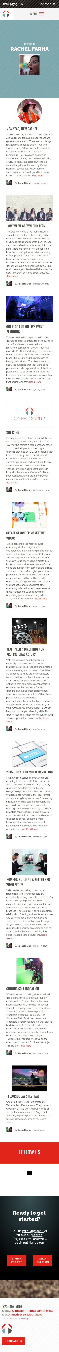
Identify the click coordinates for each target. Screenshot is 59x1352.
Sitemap (24, 1319)
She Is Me (12, 432)
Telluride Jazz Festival (22, 1096)
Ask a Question (43, 1260)
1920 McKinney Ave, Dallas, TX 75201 (25, 1314)
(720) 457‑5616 (12, 4)
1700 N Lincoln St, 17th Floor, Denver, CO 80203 (31, 1310)
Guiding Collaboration (22, 989)
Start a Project (16, 1260)
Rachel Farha (24, 183)
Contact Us (47, 4)
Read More (37, 175)
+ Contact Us (13, 1341)
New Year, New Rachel (21, 129)
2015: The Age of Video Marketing (29, 772)
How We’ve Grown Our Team (26, 226)
